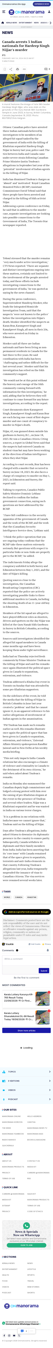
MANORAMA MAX (35, 1133)
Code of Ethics (35, 1211)
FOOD (4, 1281)
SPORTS (30, 1275)
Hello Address (34, 1116)
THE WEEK (6, 1128)
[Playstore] (11, 1315)
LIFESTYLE (31, 1269)
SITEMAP (6, 1205)
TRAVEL (30, 1281)
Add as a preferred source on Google (28, 911)
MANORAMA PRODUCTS (13, 1166)
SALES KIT (31, 1194)
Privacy (6, 1172)
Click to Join (26, 1245)
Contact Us (33, 1161)
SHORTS (31, 1292)
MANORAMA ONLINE (11, 1116)
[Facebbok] (4, 1335)
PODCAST (6, 1292)
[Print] (17, 69)
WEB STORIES (33, 1287)
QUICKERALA (8, 1145)
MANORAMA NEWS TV (37, 1128)
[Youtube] (14, 1335)
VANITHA (31, 1122)
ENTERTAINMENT (25, 22)
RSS (29, 1178)
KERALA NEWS (11, 22)
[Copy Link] (24, 69)
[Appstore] (31, 1315)
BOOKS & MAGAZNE (36, 1139)
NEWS (36, 22)
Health (5, 1275)
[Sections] (4, 11)
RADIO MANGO (9, 1139)
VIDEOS (5, 1287)
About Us (6, 1161)
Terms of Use (8, 1178)
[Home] (2, 23)
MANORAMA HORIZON (12, 1122)
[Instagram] (9, 1335)
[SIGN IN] (49, 11)
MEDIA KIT (31, 1166)
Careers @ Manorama (38, 1172)
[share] (10, 69)
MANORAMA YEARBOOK (13, 1133)
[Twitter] (19, 1335)
